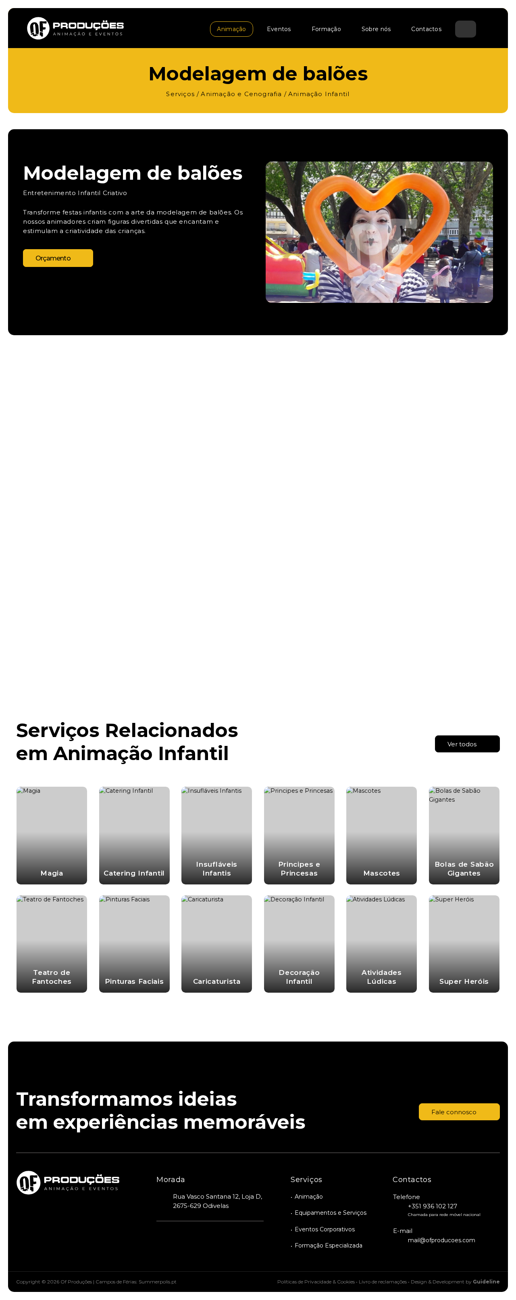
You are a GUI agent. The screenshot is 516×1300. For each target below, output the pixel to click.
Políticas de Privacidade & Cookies (316, 1282)
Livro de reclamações (383, 1282)
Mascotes (381, 873)
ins (205, 1238)
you (184, 1238)
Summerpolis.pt (158, 1282)
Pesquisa (465, 30)
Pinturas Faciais (134, 981)
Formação (326, 29)
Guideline (486, 1282)
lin (226, 1238)
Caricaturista (217, 981)
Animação (231, 29)
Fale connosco (453, 1112)
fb (163, 1238)
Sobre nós (376, 29)
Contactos (426, 29)
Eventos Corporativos (325, 1229)
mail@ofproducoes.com (441, 1240)
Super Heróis (464, 981)
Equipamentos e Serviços (330, 1212)
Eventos (279, 29)
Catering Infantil (134, 873)
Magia (51, 873)
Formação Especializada (328, 1245)
